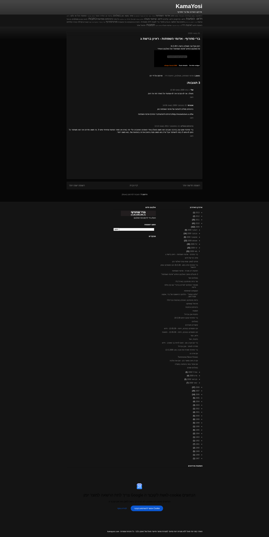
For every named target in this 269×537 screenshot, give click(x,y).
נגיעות (200, 22)
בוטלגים (117, 15)
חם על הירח (131, 19)
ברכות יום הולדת (106, 16)
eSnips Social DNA (170, 65)
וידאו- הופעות (194, 18)
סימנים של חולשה (178, 22)
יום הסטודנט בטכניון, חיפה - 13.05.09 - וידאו (181, 328)
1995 (197, 430)
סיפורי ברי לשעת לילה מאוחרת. (152, 22)
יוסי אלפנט (123, 19)
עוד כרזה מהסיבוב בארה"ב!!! (187, 281)
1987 (197, 458)
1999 (197, 419)
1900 (172, 16)
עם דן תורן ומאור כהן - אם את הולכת (184, 361)
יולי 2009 (193, 244)
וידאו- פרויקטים (179, 19)
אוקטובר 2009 (191, 237)
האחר (97, 16)
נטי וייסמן (194, 22)
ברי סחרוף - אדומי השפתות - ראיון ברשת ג (181, 254)
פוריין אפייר (101, 22)
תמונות (150, 25)
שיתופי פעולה (166, 25)
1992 (197, 441)
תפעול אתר (141, 25)
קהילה (80, 22)
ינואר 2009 (193, 383)
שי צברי (174, 25)
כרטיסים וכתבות (191, 307)
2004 (197, 401)
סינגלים (167, 22)
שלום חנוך (159, 25)
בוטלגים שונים (192, 368)
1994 (197, 433)
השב (191, 97)
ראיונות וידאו (197, 25)
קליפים (69, 22)
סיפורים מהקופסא (133, 22)
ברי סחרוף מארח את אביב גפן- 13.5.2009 (181, 350)
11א (176, 16)
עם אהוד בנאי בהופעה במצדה (186, 364)
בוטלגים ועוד (193, 278)
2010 (197, 223)
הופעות (84, 16)
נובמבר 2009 (192, 233)
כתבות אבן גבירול (191, 314)
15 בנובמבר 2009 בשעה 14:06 (175, 105)
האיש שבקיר (91, 16)
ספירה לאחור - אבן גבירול (188, 346)
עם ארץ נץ (194, 353)
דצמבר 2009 (192, 230)
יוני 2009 (193, 248)
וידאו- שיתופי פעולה (153, 19)
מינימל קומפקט (192, 304)
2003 (197, 405)
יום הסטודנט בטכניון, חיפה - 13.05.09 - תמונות (180, 332)
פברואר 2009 (191, 379)
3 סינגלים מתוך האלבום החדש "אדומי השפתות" (179, 274)
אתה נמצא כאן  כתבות (190, 16)
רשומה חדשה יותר (191, 185)
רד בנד (179, 25)
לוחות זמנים (83, 19)
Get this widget (194, 65)
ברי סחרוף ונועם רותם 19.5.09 (186, 318)
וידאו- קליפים (168, 19)
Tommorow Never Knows (188, 357)
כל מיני (116, 19)
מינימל (69, 19)
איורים (146, 16)
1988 (197, 455)
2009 (197, 227)
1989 (197, 451)
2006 (197, 394)
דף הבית (134, 185)
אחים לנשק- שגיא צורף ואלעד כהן (185, 261)
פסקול (96, 22)
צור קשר (91, 22)
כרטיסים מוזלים (187, 126)
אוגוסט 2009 (192, 241)
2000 (197, 416)
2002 (197, 409)
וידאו (68, 16)
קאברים (86, 22)
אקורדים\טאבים (138, 16)
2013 (197, 213)
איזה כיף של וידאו (191, 258)
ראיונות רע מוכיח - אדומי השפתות (185, 271)
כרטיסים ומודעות (105, 19)
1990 (197, 448)
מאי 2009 (193, 251)
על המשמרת (122, 22)
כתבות (92, 18)
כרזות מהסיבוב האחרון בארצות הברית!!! (182, 300)
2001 (197, 412)
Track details (183, 65)
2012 (197, 216)
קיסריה (74, 22)
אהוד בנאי (152, 16)
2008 (197, 387)
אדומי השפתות (163, 15)
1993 (197, 437)
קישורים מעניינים (191, 325)
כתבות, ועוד (193, 339)
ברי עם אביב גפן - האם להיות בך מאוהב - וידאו (180, 343)
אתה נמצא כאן (127, 16)
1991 (197, 444)
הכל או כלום (75, 16)
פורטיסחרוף (111, 22)
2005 (197, 398)
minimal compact (191, 291)
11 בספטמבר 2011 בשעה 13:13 (167, 126)
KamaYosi (189, 6)
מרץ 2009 (193, 376)
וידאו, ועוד (194, 336)
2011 (197, 220)
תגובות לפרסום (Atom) (131, 194)
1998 (197, 423)
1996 (197, 426)
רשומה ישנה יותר (77, 185)
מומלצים (75, 19)
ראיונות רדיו (187, 25)
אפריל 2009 (192, 372)
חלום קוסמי (139, 19)
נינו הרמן (188, 22)
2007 (197, 391)
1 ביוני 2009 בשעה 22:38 (180, 90)
